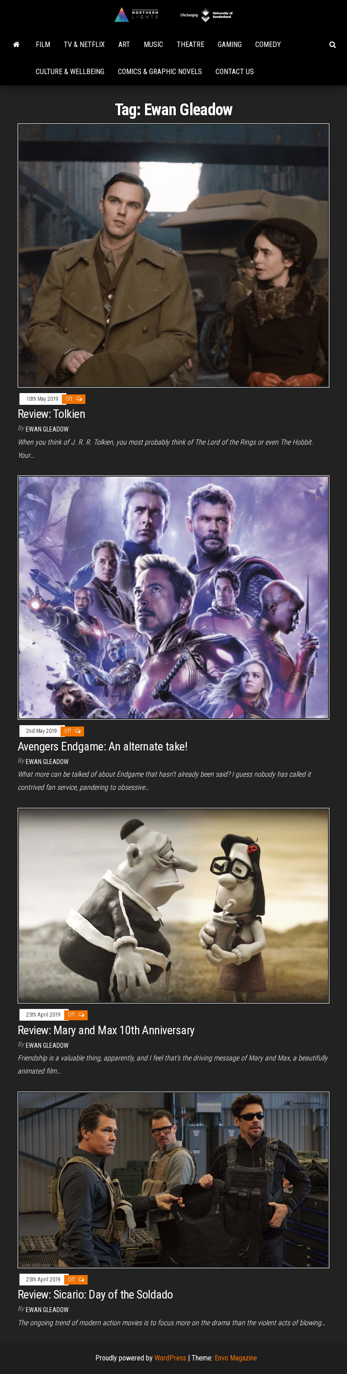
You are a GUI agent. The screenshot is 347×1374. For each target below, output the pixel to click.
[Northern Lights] (16, 44)
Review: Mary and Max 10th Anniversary (106, 1030)
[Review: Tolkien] (173, 255)
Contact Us (235, 71)
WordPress (170, 1358)
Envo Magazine (236, 1358)
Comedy (268, 44)
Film (43, 44)
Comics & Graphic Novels (160, 71)
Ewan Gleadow (47, 429)
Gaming (230, 44)
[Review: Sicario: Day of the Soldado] (173, 1179)
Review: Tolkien (51, 414)
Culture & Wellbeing (70, 71)
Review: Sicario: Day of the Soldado (95, 1294)
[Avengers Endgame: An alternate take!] (173, 597)
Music (153, 44)
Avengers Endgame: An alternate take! (102, 746)
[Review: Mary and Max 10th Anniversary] (173, 905)
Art (124, 44)
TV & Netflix (84, 44)
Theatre (190, 44)
